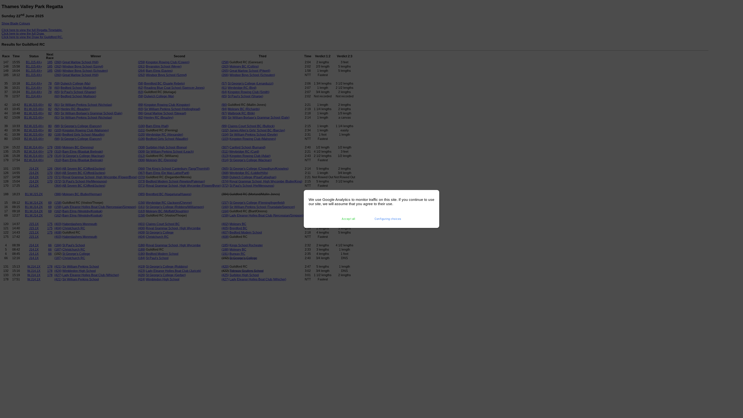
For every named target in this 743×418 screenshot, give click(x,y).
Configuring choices (388, 218)
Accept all (348, 218)
